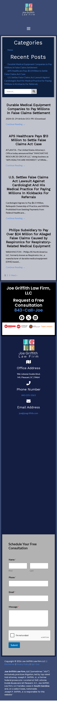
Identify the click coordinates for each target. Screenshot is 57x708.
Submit (14, 645)
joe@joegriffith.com (28, 413)
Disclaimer (9, 664)
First (11, 570)
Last (32, 570)
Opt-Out (35, 664)
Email (12, 592)
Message (14, 606)
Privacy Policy (22, 664)
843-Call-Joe (28, 310)
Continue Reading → (15, 124)
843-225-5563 (28, 395)
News (10, 49)
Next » (14, 275)
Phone (12, 577)
